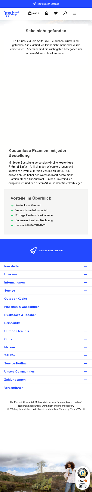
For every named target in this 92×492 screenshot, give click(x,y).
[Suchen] (65, 13)
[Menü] (74, 13)
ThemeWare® (77, 409)
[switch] (82, 485)
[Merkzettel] (56, 13)
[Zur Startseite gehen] (11, 14)
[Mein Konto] (46, 13)
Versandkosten (65, 402)
